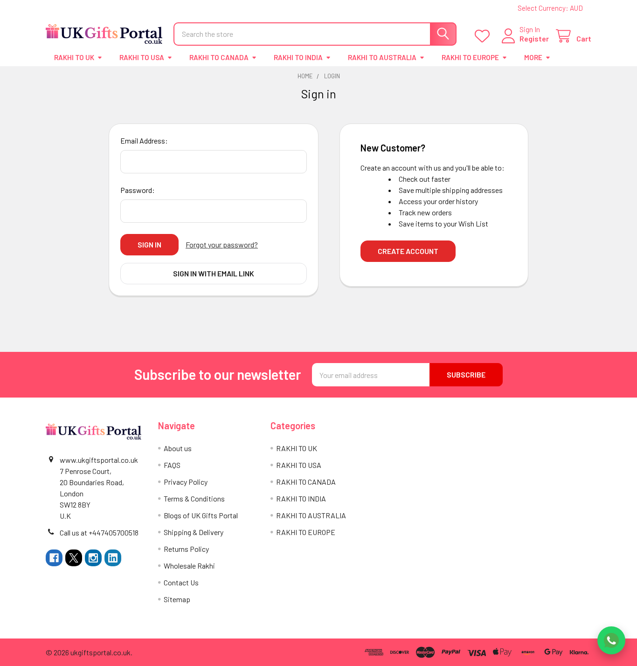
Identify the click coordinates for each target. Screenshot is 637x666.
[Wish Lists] (484, 36)
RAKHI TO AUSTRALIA (382, 57)
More (533, 57)
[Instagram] (93, 557)
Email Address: (144, 140)
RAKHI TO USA (141, 57)
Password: (137, 189)
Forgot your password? (222, 244)
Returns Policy (186, 548)
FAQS (172, 464)
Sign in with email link (213, 273)
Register (534, 38)
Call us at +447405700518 (99, 532)
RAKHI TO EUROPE (470, 57)
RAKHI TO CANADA (219, 57)
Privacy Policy (186, 481)
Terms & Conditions (194, 498)
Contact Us (181, 582)
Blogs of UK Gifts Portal (201, 515)
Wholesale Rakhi (189, 565)
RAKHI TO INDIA (298, 57)
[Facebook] (54, 557)
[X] (73, 557)
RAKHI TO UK (74, 57)
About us (178, 448)
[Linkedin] (112, 557)
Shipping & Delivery (193, 532)
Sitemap (177, 599)
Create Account (408, 251)
